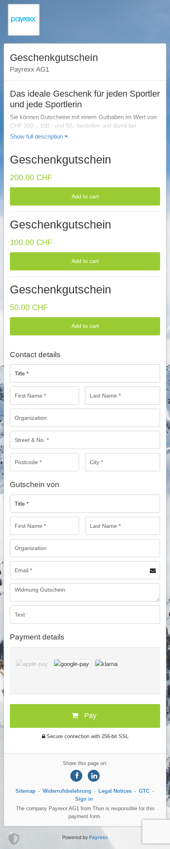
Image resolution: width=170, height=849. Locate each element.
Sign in (84, 799)
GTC (144, 791)
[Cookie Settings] (14, 839)
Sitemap (25, 791)
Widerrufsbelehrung (67, 791)
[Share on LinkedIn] (94, 776)
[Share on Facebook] (76, 776)
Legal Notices (115, 791)
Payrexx (98, 837)
